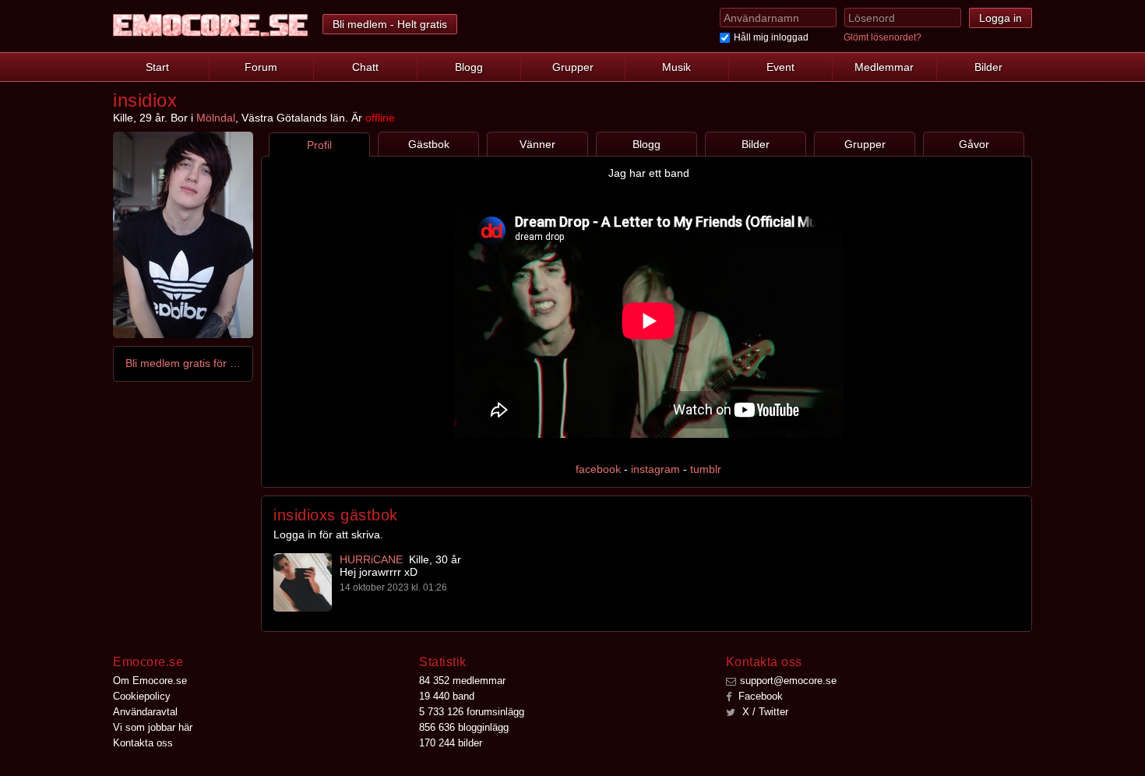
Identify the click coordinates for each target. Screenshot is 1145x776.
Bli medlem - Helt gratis (390, 24)
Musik (676, 67)
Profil (319, 145)
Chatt (365, 67)
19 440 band (446, 696)
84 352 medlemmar (462, 680)
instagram (655, 469)
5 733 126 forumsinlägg (471, 712)
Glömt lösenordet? (882, 37)
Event (780, 67)
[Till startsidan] (210, 25)
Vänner (537, 144)
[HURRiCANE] (302, 582)
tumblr (705, 469)
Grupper (573, 67)
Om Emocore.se (150, 680)
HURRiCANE (371, 559)
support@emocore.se (788, 680)
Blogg (469, 67)
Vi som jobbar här (152, 727)
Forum (261, 67)
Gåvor (974, 144)
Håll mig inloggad (771, 37)
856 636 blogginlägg (464, 727)
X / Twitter (763, 712)
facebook (598, 469)
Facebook (759, 696)
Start (157, 67)
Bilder (988, 67)
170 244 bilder (450, 743)
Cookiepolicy (142, 696)
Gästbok (428, 144)
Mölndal (215, 117)
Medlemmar (884, 67)
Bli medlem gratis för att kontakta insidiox (183, 363)
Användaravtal (145, 712)
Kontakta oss (143, 743)
